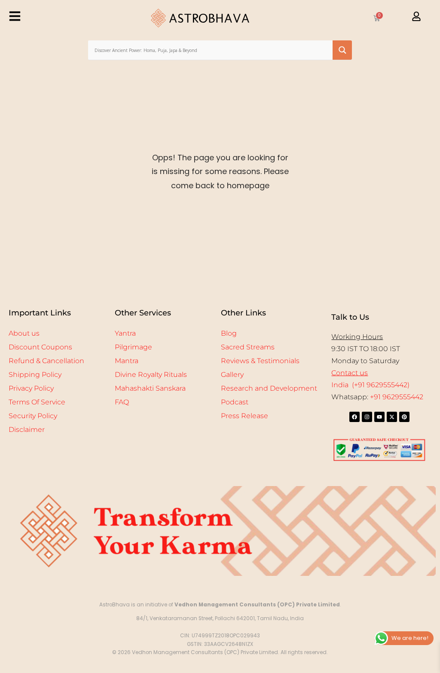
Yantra (125, 333)
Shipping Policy (35, 374)
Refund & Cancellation (46, 361)
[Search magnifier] (342, 50)
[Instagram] (367, 417)
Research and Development (269, 388)
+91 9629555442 (396, 397)
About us (24, 333)
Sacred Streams (248, 347)
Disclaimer (27, 429)
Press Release (244, 416)
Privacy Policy (31, 388)
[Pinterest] (404, 417)
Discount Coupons (40, 347)
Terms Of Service (37, 402)
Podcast (234, 402)
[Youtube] (379, 417)
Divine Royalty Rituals (151, 374)
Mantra (126, 361)
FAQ (122, 402)
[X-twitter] (392, 417)
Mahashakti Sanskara (150, 388)
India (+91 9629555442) (370, 385)
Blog (229, 333)
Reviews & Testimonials (260, 361)
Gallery (232, 374)
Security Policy (33, 416)
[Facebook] (354, 417)
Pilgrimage (133, 347)
